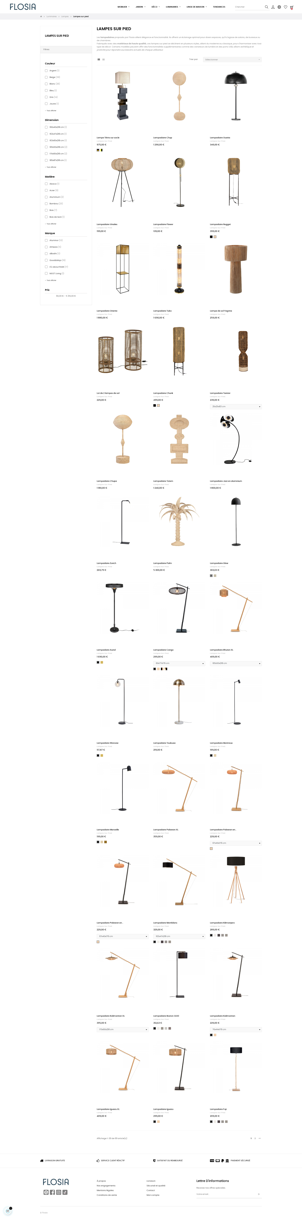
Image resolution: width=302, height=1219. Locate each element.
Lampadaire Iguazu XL (108, 1109)
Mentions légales (105, 1190)
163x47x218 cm (58, 134)
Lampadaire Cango (163, 650)
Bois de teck (57, 217)
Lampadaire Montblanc (165, 923)
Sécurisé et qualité (156, 1186)
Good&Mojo (58, 260)
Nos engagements (106, 1186)
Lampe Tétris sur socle (108, 138)
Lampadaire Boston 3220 (166, 1016)
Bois (53, 210)
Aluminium (57, 197)
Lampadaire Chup (162, 138)
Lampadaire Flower (163, 224)
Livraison (151, 1181)
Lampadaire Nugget (220, 224)
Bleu (53, 91)
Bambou (56, 204)
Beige (55, 77)
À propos (101, 1181)
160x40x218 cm (58, 127)
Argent (54, 71)
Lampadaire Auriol (106, 650)
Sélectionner (232, 59)
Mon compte (153, 1195)
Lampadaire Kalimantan (222, 1016)
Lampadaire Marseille (108, 830)
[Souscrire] (258, 1194)
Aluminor (56, 240)
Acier (54, 191)
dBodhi (55, 254)
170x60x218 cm (58, 154)
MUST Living (57, 274)
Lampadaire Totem (163, 481)
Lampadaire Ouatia (220, 138)
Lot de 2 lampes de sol (108, 393)
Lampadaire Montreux (221, 743)
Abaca (54, 184)
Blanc (55, 84)
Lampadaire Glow (219, 563)
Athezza (55, 247)
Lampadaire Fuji (218, 1109)
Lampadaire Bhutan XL (221, 650)
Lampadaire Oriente (107, 311)
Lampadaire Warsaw (107, 743)
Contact (151, 1190)
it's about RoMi (59, 267)
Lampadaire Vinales (107, 224)
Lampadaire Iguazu (163, 1109)
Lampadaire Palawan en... (223, 830)
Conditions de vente (107, 1195)
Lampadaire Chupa (107, 481)
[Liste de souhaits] (142, 75)
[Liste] (103, 60)
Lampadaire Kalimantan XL (111, 1016)
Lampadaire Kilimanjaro (222, 923)
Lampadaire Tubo (162, 311)
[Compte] (273, 7)
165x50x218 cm (58, 147)
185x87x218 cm (58, 160)
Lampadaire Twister (220, 393)
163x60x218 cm (58, 141)
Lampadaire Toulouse (164, 743)
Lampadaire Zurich (106, 563)
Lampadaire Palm (162, 563)
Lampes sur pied (57, 36)
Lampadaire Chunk (163, 393)
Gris (54, 97)
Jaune (54, 104)
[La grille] (99, 60)
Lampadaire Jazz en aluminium (226, 481)
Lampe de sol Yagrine (221, 311)
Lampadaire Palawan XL (165, 830)
